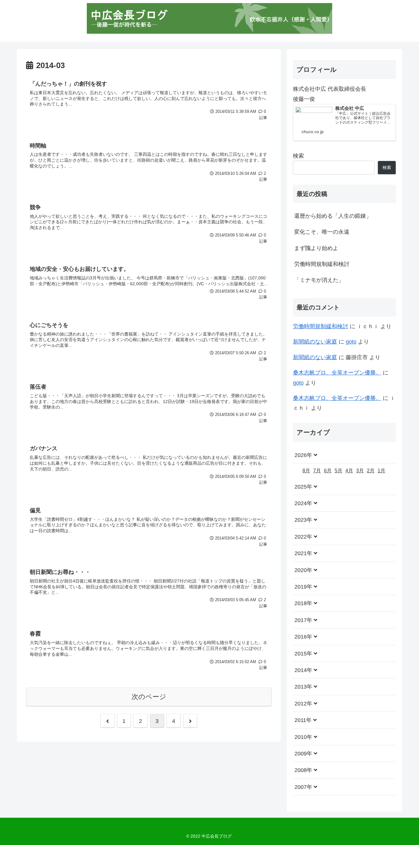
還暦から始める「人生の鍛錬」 (332, 216)
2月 (371, 471)
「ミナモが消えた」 (319, 280)
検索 (298, 156)
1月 (381, 471)
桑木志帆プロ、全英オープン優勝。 (337, 373)
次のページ (149, 697)
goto (351, 342)
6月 (328, 471)
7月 (317, 471)
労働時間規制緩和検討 (321, 264)
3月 (360, 471)
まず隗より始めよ (316, 248)
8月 (306, 471)
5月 (338, 471)
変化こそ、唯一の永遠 (321, 232)
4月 (349, 471)
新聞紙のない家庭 (315, 342)
